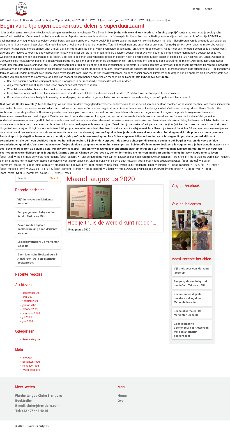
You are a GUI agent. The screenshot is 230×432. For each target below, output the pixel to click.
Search (54, 178)
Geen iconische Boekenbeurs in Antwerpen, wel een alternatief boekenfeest (37, 258)
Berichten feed (31, 361)
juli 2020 (27, 317)
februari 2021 (30, 301)
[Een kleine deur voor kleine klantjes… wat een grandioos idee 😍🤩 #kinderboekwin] (181, 220)
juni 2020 (27, 321)
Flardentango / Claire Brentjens (38, 395)
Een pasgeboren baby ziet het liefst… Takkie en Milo (36, 214)
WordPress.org (31, 369)
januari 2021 (29, 305)
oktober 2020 (30, 309)
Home (196, 9)
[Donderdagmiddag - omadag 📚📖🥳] (202, 220)
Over (208, 9)
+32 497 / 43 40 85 (35, 411)
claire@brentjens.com (42, 406)
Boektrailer (23, 401)
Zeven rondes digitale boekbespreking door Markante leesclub (37, 229)
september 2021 (32, 292)
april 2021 (28, 297)
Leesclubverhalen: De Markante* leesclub (38, 244)
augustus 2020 (31, 313)
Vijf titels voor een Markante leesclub (35, 201)
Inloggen (27, 357)
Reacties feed (30, 365)
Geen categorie (31, 339)
